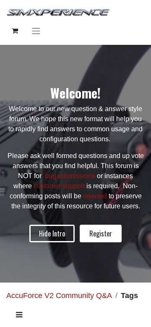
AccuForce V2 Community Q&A (59, 295)
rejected (96, 196)
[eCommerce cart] (14, 30)
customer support (59, 185)
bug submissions (70, 175)
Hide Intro (52, 233)
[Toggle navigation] (36, 31)
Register (100, 233)
